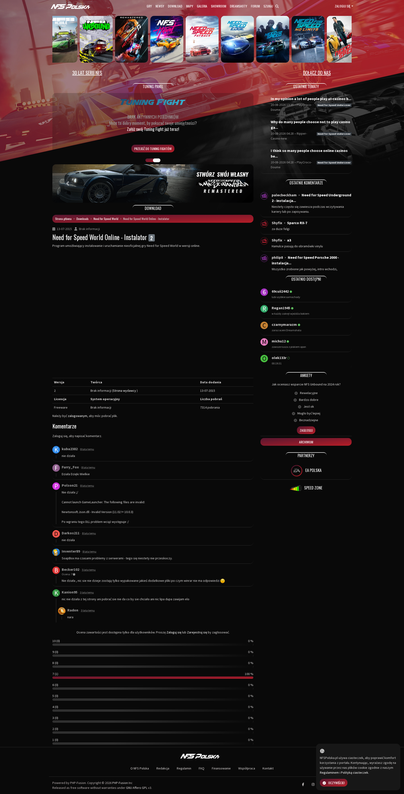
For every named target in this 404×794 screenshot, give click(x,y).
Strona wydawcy (124, 390)
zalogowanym (77, 416)
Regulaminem (329, 772)
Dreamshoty (238, 6)
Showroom (218, 6)
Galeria (202, 6)
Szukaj (268, 6)
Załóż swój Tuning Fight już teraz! (153, 129)
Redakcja (162, 768)
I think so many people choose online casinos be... (309, 153)
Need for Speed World (106, 218)
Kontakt (268, 768)
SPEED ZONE (312, 488)
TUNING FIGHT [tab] (156, 160)
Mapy (189, 6)
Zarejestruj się (197, 632)
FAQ (201, 768)
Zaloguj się (342, 6)
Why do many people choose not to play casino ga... (310, 124)
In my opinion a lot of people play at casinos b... (311, 98)
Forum (255, 6)
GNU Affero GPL (136, 788)
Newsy (159, 6)
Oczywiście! (336, 782)
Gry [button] (149, 6)
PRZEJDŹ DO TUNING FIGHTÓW (153, 148)
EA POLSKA (312, 470)
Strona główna (63, 218)
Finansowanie (221, 768)
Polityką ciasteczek (354, 772)
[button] (67, 183)
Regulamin (184, 768)
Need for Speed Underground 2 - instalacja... (311, 198)
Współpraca (246, 768)
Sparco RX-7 (297, 222)
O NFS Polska (139, 768)
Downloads (82, 218)
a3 (289, 240)
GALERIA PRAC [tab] (149, 160)
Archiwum (306, 441)
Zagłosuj (306, 430)
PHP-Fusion (120, 783)
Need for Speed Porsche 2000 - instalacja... (305, 260)
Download (175, 6)
